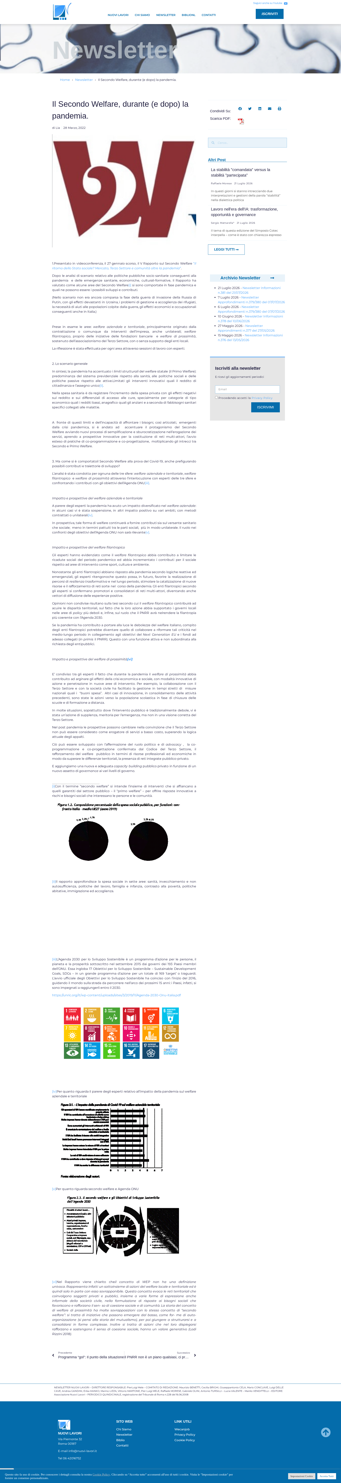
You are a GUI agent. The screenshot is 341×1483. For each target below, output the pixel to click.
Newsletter (165, 15)
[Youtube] (285, 3)
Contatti (209, 15)
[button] (240, 108)
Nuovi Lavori (118, 15)
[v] (147, 532)
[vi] (54, 1282)
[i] (129, 285)
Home (65, 80)
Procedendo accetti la (245, 398)
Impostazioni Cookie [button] (301, 1476)
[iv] (90, 515)
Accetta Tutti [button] (327, 1476)
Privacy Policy (262, 398)
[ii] (101, 385)
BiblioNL (188, 15)
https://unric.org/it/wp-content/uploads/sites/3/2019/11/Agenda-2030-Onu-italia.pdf (116, 995)
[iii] (147, 483)
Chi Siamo (142, 15)
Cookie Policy (101, 1474)
